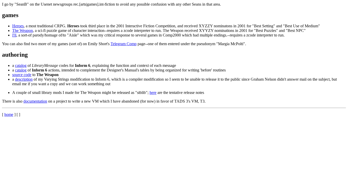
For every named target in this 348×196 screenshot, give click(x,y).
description (24, 79)
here (153, 92)
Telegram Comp (124, 44)
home (8, 114)
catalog (20, 65)
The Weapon (22, 30)
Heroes (18, 26)
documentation (35, 101)
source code (21, 74)
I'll (14, 35)
